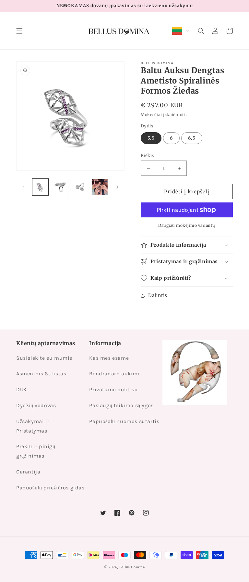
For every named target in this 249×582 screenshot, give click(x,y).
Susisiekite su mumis (44, 358)
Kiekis (147, 155)
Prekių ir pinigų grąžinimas (35, 451)
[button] (19, 31)
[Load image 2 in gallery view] (60, 187)
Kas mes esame (109, 358)
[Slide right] (117, 187)
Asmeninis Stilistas (41, 373)
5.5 (151, 138)
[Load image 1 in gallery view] (40, 187)
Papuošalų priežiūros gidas (50, 488)
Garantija (28, 472)
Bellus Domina (132, 567)
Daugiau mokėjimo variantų (186, 225)
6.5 (192, 138)
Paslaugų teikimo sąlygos (121, 405)
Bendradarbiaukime (114, 373)
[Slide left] (23, 187)
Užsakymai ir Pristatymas (32, 426)
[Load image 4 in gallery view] (99, 187)
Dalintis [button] (157, 295)
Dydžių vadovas (36, 405)
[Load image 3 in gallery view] (80, 187)
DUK (21, 389)
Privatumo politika (113, 389)
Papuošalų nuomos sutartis (124, 421)
